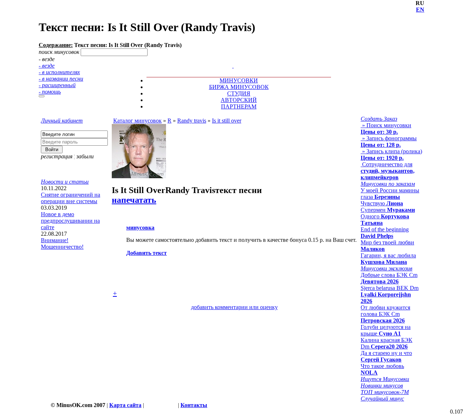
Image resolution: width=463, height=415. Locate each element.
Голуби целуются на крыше (386, 330)
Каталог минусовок (137, 120)
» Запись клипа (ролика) (391, 154)
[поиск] (41, 96)
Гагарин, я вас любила (388, 258)
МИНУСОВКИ (239, 80)
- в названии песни (61, 79)
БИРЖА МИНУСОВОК (239, 87)
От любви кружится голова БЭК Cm (385, 314)
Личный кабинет (62, 120)
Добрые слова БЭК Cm (389, 278)
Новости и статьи (65, 182)
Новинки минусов (382, 385)
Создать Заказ (379, 119)
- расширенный (57, 85)
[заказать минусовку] (229, 59)
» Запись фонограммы (389, 141)
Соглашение (161, 405)
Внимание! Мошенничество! (62, 243)
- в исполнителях (59, 72)
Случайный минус (382, 398)
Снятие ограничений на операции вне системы (70, 198)
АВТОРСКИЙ (239, 100)
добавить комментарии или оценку (234, 307)
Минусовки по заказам (388, 184)
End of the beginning (385, 232)
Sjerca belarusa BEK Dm (390, 294)
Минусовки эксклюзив (386, 268)
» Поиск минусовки (386, 128)
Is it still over (226, 120)
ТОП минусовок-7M (385, 392)
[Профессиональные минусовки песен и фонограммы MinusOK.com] (233, 66)
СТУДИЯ (238, 93)
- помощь (50, 92)
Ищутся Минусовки (385, 379)
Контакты (193, 405)
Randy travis (191, 120)
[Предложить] (233, 59)
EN (420, 10)
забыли (85, 156)
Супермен (388, 210)
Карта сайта (125, 405)
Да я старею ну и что (386, 356)
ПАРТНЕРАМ (238, 106)
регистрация (56, 156)
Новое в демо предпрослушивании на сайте (70, 220)
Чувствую (382, 203)
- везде (47, 66)
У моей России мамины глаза (390, 193)
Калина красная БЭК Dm (386, 343)
